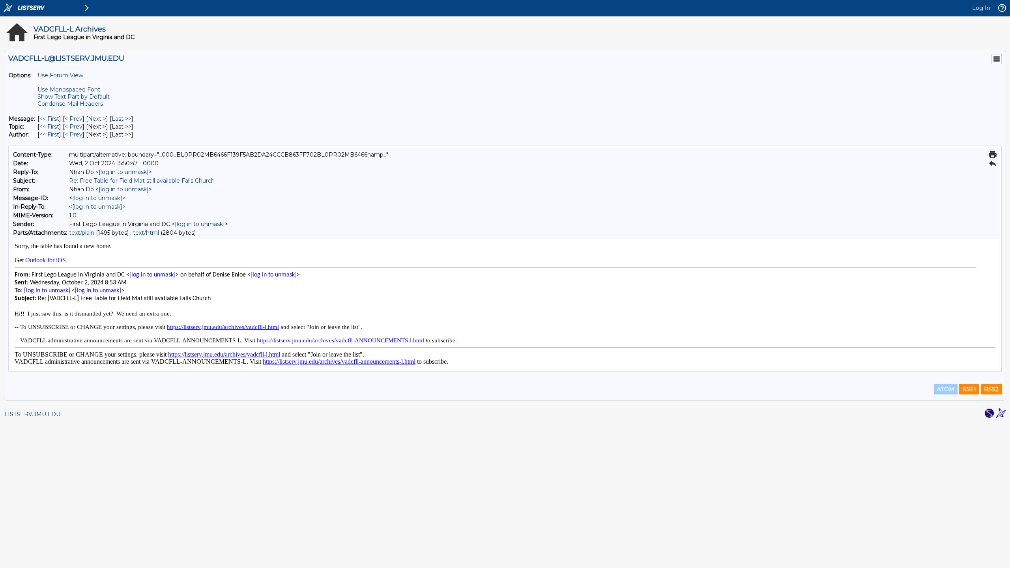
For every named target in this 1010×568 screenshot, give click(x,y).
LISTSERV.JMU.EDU (32, 414)
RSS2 (991, 389)
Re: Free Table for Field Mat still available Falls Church (142, 180)
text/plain (81, 232)
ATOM (945, 389)
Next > (97, 118)
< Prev (73, 118)
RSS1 (969, 389)
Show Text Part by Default (73, 96)
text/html (146, 232)
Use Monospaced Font (68, 89)
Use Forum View (60, 75)
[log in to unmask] (124, 172)
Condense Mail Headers (70, 103)
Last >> (121, 118)
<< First (49, 118)
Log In (981, 7)
